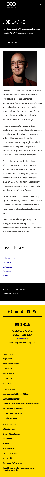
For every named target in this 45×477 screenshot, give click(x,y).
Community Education (11, 294)
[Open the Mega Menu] (33, 4)
